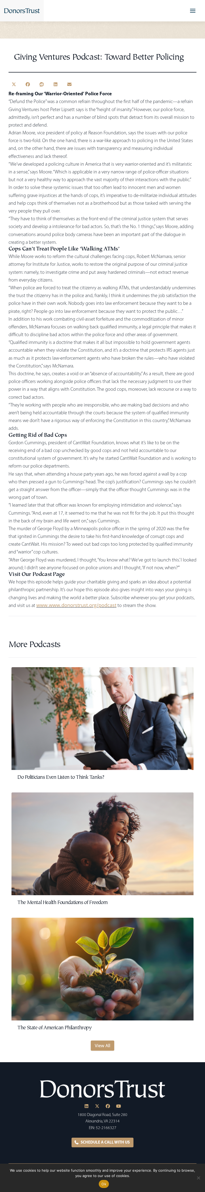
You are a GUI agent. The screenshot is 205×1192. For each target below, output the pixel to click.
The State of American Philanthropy (54, 1028)
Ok (103, 1184)
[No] (198, 1177)
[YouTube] (118, 1106)
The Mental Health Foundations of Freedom (62, 903)
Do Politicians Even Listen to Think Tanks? (60, 777)
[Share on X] (14, 84)
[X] (97, 1106)
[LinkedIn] (86, 1106)
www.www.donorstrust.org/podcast (76, 605)
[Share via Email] (69, 84)
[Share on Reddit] (41, 84)
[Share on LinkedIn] (55, 84)
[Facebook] (107, 1106)
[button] (192, 10)
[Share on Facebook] (27, 84)
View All (102, 1046)
